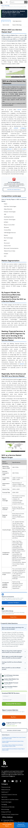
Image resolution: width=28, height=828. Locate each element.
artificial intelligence (20, 128)
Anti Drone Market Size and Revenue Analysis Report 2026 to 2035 (13, 749)
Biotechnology (5, 809)
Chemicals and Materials (7, 807)
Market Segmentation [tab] (17, 21)
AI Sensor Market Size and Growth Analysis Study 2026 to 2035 (12, 742)
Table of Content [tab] (5, 24)
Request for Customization (21, 825)
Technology (6, 5)
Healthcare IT (5, 792)
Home (2, 5)
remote (19, 109)
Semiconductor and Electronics (9, 799)
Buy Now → (14, 717)
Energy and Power (6, 812)
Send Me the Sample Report (14, 189)
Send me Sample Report (7, 825)
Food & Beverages (6, 802)
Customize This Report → (14, 602)
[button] (6, 2)
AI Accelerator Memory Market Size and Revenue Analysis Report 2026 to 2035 (12, 745)
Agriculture (4, 797)
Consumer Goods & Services (9, 794)
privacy (24, 149)
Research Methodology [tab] (17, 24)
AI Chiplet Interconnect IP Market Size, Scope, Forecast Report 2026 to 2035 (14, 738)
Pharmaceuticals (5, 787)
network (22, 364)
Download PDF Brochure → (14, 704)
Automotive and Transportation (9, 814)
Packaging (4, 804)
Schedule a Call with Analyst (14, 730)
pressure (9, 149)
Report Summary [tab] (5, 21)
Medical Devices (5, 789)
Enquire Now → (14, 617)
